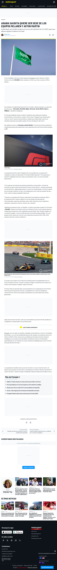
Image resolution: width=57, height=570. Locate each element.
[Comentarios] (53, 34)
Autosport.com (34, 536)
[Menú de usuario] (54, 2)
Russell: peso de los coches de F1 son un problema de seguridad (23, 387)
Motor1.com (34, 531)
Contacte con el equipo (7, 553)
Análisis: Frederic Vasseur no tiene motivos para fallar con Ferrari (24, 381)
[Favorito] (49, 34)
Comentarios (5, 549)
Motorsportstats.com (36, 538)
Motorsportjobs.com (36, 533)
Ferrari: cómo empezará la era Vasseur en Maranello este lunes (23, 390)
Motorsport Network (22, 567)
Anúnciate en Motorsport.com (8, 551)
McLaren (6, 333)
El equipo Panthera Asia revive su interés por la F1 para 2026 (22, 393)
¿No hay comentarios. (28, 443)
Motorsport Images (18, 169)
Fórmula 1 (32, 78)
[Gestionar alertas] (30, 422)
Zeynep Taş (7, 34)
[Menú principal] (2, 2)
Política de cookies (28, 565)
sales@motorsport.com (7, 556)
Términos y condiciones (17, 565)
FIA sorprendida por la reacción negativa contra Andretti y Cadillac (24, 384)
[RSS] (19, 540)
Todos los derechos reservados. (36, 567)
